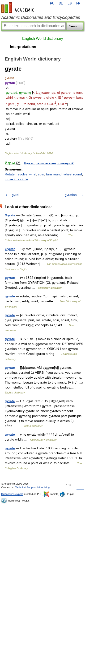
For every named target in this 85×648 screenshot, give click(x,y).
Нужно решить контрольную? (49, 163)
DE (61, 3)
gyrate (10, 277)
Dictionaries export (12, 494)
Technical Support (25, 487)
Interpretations (23, 47)
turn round (54, 174)
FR (78, 3)
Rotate (10, 174)
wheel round (73, 174)
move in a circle (16, 179)
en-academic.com (18, 7)
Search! (75, 26)
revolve (22, 174)
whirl (32, 174)
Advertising (43, 487)
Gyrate (10, 215)
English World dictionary (42, 38)
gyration (71, 195)
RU (52, 3)
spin (41, 174)
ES (70, 3)
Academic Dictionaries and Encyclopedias (40, 17)
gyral (15, 195)
